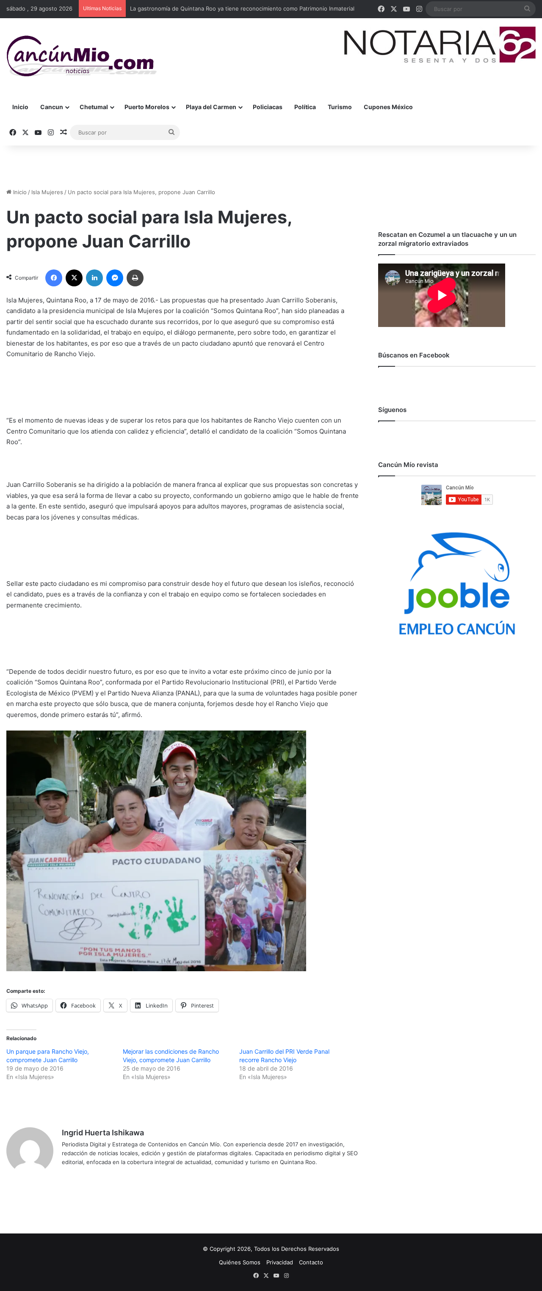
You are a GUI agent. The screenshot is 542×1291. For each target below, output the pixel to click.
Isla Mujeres (47, 192)
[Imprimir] (135, 277)
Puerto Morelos (146, 106)
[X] (74, 277)
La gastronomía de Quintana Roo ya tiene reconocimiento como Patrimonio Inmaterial (242, 8)
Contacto (311, 1262)
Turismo (340, 106)
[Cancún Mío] (81, 56)
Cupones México (388, 106)
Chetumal (94, 106)
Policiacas (267, 106)
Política (305, 106)
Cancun (51, 106)
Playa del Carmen (211, 106)
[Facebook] (53, 277)
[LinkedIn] (94, 277)
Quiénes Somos (239, 1262)
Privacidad (279, 1262)
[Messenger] (114, 277)
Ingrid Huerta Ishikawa (103, 1132)
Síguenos (392, 410)
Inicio (20, 106)
